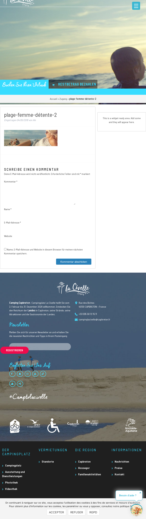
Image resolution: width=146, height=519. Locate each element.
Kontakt (119, 474)
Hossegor (84, 467)
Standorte (48, 461)
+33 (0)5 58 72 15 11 (88, 313)
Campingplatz (13, 465)
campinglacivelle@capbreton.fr (94, 319)
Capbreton (84, 461)
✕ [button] (140, 492)
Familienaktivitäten (89, 474)
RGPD (93, 512)
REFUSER (76, 512)
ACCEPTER (56, 512)
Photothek (11, 482)
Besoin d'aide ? (127, 495)
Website (8, 235)
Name (7, 209)
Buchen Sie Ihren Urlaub (24, 85)
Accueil (53, 98)
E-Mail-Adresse (12, 222)
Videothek (11, 488)
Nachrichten (122, 461)
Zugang (63, 98)
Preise (118, 467)
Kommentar (10, 181)
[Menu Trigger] (136, 6)
